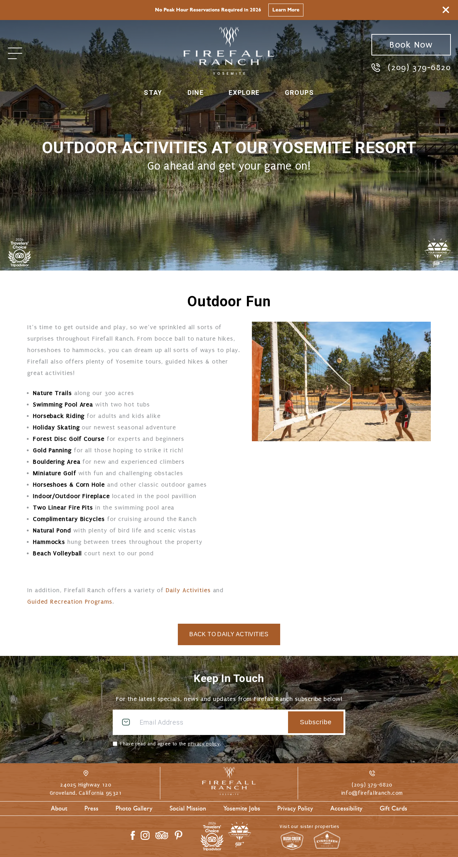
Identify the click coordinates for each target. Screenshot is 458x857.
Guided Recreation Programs (69, 601)
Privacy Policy (295, 808)
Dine (195, 92)
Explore (244, 92)
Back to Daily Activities (229, 634)
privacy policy (204, 743)
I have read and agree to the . (170, 743)
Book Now (411, 45)
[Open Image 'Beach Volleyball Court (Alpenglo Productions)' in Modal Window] (341, 381)
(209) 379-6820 (419, 67)
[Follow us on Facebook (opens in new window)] (133, 835)
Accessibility (346, 808)
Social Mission (188, 808)
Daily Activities (188, 590)
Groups (299, 92)
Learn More (285, 10)
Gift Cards (393, 808)
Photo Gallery (134, 808)
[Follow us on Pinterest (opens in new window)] (178, 835)
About (59, 808)
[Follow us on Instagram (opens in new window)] (145, 835)
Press (91, 808)
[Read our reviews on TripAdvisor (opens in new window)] (161, 835)
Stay (153, 92)
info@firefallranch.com (372, 793)
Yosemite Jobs (241, 808)
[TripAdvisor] (19, 252)
